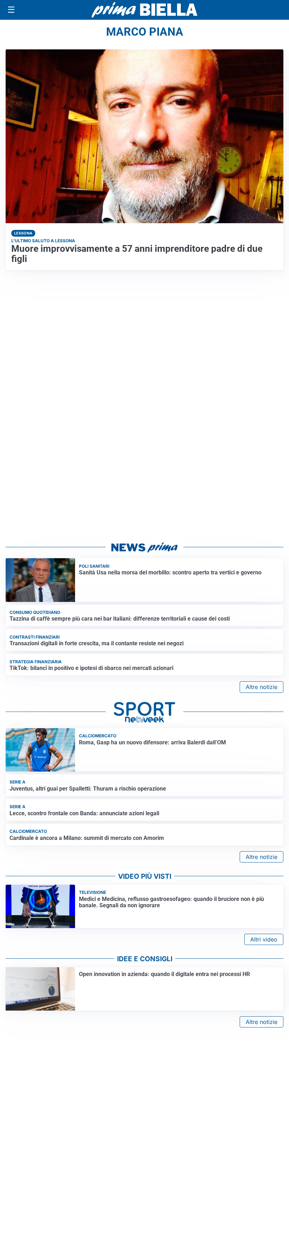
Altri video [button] (263, 939)
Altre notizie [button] (261, 686)
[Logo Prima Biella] (144, 9)
